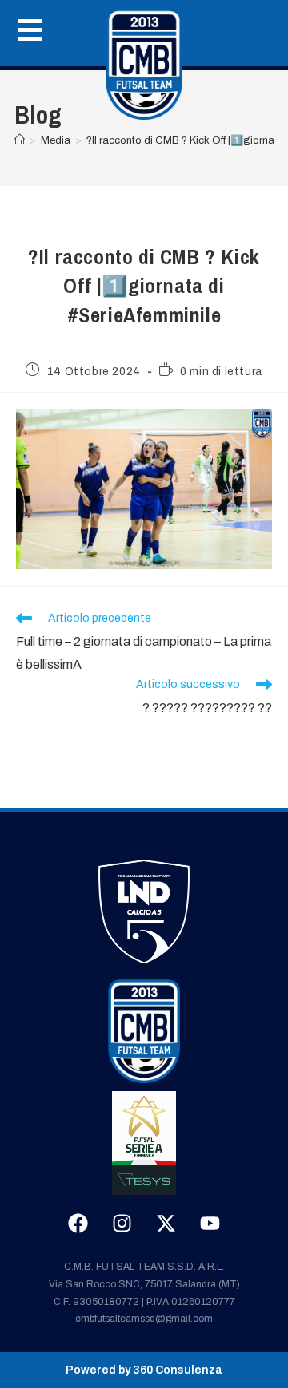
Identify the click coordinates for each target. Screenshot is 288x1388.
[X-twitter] (166, 1223)
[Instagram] (122, 1223)
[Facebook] (78, 1223)
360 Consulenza (177, 1370)
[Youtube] (210, 1223)
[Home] (144, 64)
